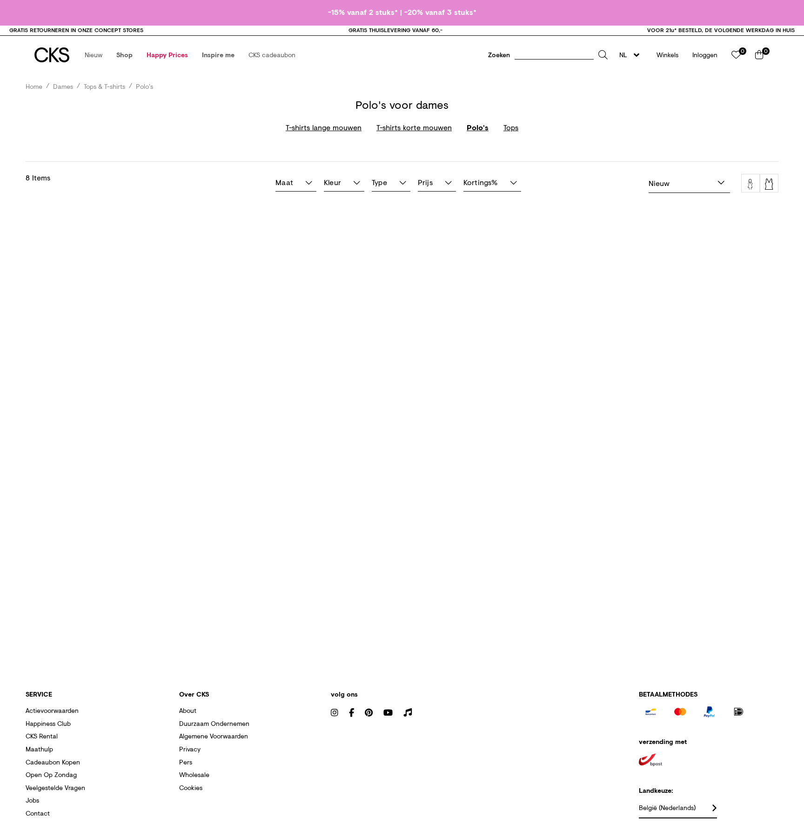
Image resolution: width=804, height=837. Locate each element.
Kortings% (480, 182)
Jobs (32, 800)
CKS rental (42, 736)
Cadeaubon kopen (53, 762)
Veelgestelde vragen (55, 787)
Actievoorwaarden (52, 710)
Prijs (425, 182)
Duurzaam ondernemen (214, 723)
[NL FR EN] (632, 55)
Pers (185, 762)
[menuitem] (93, 55)
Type (379, 182)
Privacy (190, 749)
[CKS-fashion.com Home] (51, 55)
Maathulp (39, 749)
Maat (284, 182)
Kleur (332, 182)
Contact (38, 813)
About (187, 710)
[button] (93, 55)
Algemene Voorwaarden (213, 736)
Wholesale (194, 774)
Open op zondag (51, 774)
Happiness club (48, 723)
